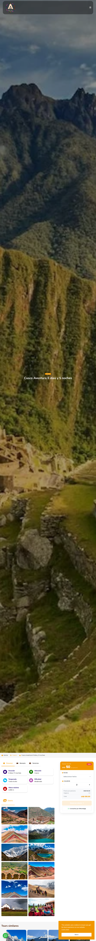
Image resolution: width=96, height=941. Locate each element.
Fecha (65, 773)
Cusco (48, 374)
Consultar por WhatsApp (78, 809)
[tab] (8, 763)
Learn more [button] (65, 929)
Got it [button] (76, 934)
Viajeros (66, 781)
